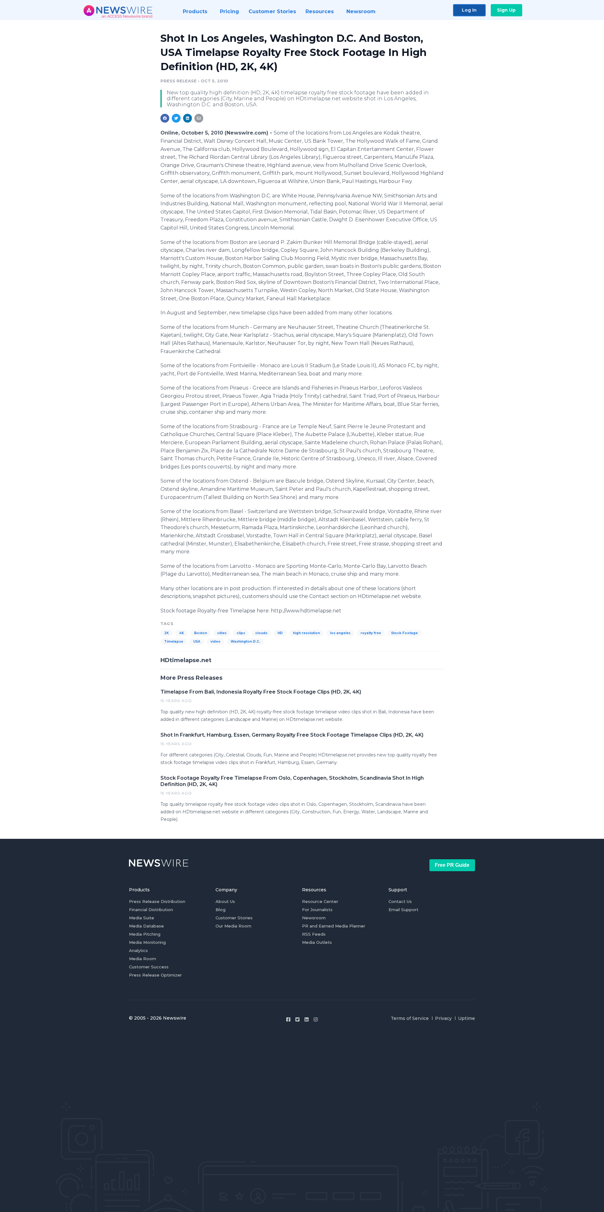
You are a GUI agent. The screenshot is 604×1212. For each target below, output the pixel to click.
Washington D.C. (245, 641)
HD (280, 633)
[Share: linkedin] (187, 118)
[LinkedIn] (307, 1019)
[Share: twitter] (176, 118)
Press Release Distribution (157, 901)
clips (241, 633)
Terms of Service (410, 1018)
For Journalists (317, 909)
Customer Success (149, 966)
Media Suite (141, 917)
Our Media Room (233, 925)
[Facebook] (288, 1019)
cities (221, 633)
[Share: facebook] (165, 118)
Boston (200, 633)
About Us (225, 901)
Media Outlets (317, 942)
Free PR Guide (452, 865)
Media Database (146, 925)
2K (166, 633)
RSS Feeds (314, 934)
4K (181, 633)
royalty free (371, 633)
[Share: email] (199, 118)
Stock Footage (404, 633)
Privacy (443, 1018)
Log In (469, 10)
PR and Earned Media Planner (333, 925)
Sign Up (506, 10)
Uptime (466, 1018)
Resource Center (320, 901)
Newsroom (314, 917)
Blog (220, 909)
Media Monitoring (147, 942)
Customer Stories (234, 917)
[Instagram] (316, 1019)
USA (196, 641)
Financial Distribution (151, 909)
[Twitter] (297, 1019)
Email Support (403, 909)
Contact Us (400, 901)
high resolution (306, 633)
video (215, 641)
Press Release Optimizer (155, 974)
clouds (261, 633)
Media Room (142, 958)
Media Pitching (144, 934)
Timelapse (173, 641)
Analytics (138, 950)
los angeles (340, 633)
